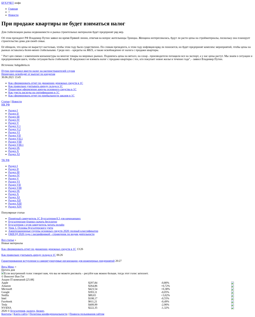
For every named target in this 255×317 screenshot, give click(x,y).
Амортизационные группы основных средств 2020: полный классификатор (53, 231)
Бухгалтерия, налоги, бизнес (27, 310)
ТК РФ (5, 160)
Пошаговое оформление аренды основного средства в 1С (42, 89)
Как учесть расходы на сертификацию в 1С (34, 92)
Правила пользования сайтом (86, 313)
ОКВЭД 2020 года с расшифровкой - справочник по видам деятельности (51, 234)
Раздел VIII (15, 141)
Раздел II (13, 113)
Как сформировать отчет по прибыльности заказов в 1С (41, 95)
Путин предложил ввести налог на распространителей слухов (38, 70)
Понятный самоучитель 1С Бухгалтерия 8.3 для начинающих (44, 218)
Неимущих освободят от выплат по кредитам (28, 74)
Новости (13, 15)
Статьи (5, 101)
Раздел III (13, 116)
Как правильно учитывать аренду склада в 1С (35, 86)
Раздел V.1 (14, 126)
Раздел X (13, 151)
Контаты (6, 313)
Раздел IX (14, 148)
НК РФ (5, 104)
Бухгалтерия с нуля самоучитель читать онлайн (36, 224)
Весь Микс (7, 266)
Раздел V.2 (14, 129)
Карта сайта (21, 313)
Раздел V (13, 123)
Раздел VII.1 (15, 138)
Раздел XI (14, 154)
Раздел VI (14, 132)
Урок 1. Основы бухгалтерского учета (30, 227)
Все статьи (7, 240)
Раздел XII (14, 200)
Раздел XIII (15, 203)
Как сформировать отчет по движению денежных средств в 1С (45, 83)
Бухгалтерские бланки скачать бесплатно (32, 221)
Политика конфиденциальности (48, 313)
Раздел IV (14, 119)
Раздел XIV (15, 206)
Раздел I (13, 110)
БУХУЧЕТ (7, 2)
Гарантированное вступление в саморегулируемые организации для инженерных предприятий (58, 260)
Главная (13, 8)
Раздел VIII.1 (16, 144)
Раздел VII (14, 135)
